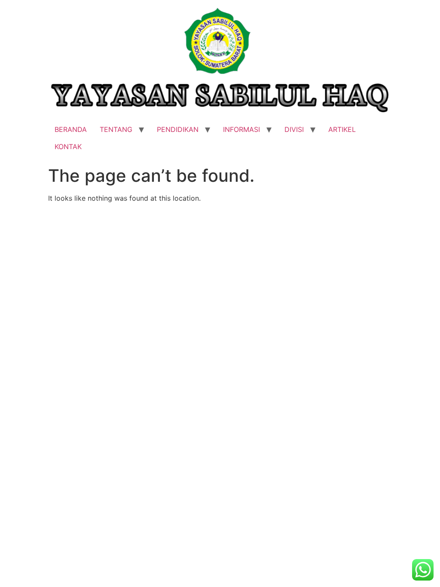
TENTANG (116, 129)
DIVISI (294, 129)
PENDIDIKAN (178, 129)
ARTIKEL (342, 129)
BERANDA (71, 129)
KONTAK (68, 146)
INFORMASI (241, 129)
